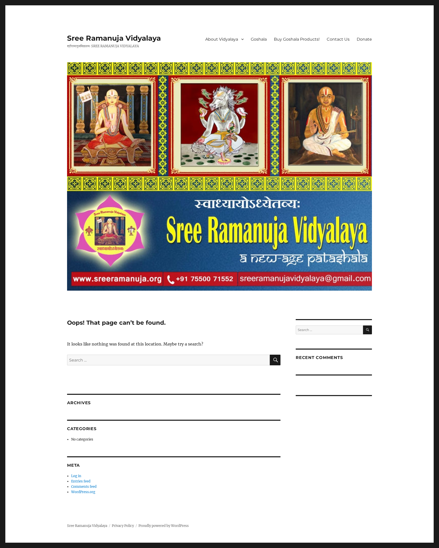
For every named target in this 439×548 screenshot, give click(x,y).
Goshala (259, 39)
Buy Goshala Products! (297, 39)
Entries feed (80, 481)
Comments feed (84, 486)
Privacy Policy (123, 526)
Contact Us (338, 39)
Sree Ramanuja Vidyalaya (114, 38)
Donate (364, 39)
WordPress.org (83, 492)
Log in (76, 476)
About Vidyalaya (221, 39)
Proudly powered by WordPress (163, 526)
